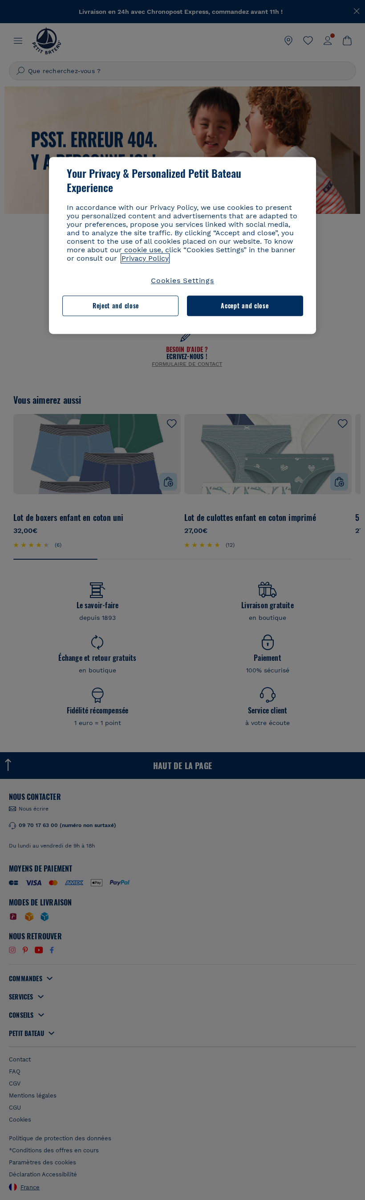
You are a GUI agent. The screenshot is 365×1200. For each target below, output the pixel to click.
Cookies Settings (182, 280)
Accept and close (244, 306)
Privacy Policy (145, 258)
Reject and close (116, 306)
